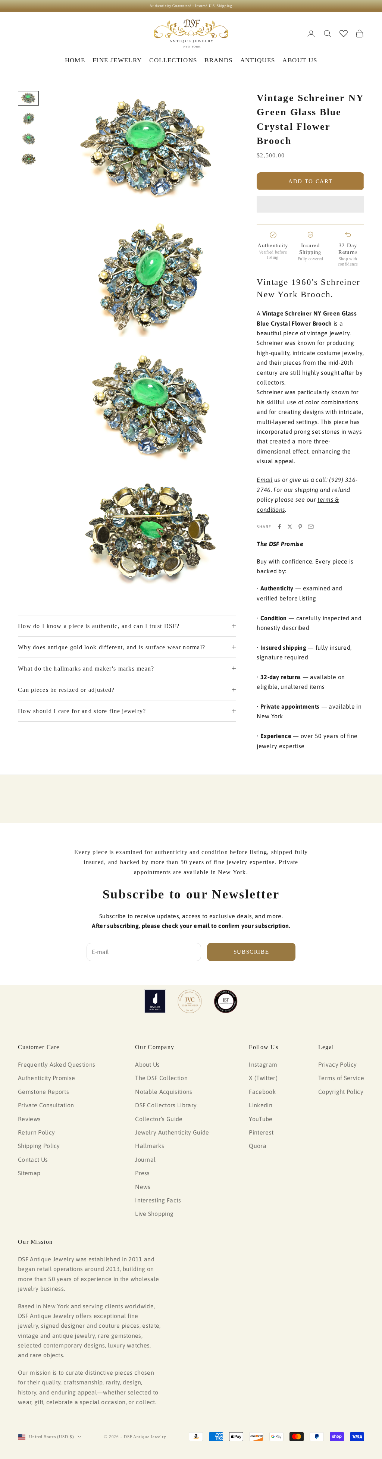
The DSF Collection (161, 1077)
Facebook (262, 1091)
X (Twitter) (263, 1077)
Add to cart (310, 181)
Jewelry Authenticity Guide (172, 1132)
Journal (145, 1159)
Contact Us (33, 1159)
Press (142, 1173)
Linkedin (260, 1105)
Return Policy (36, 1132)
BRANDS (218, 60)
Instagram (263, 1064)
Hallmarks (149, 1145)
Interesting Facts (158, 1200)
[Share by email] (311, 527)
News (142, 1186)
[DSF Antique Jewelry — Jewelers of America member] (155, 1001)
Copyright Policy (340, 1091)
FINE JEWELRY (117, 60)
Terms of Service (341, 1077)
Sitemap (29, 1173)
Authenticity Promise (46, 1077)
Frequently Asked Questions (56, 1064)
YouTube (260, 1119)
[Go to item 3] (28, 139)
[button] (310, 204)
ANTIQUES (257, 60)
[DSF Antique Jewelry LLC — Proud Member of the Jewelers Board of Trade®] (226, 1001)
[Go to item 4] (28, 159)
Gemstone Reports (43, 1091)
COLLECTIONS (173, 60)
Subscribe (251, 952)
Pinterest (261, 1132)
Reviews (29, 1119)
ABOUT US (299, 60)
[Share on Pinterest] (300, 527)
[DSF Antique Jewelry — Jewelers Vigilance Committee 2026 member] (190, 1001)
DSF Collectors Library (166, 1105)
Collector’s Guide (158, 1119)
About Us (147, 1064)
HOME (75, 60)
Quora (257, 1145)
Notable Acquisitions (163, 1091)
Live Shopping (154, 1213)
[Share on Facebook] (279, 527)
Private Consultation (46, 1105)
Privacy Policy (337, 1064)
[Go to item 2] (28, 119)
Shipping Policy (39, 1145)
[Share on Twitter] (290, 527)
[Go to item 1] (28, 98)
